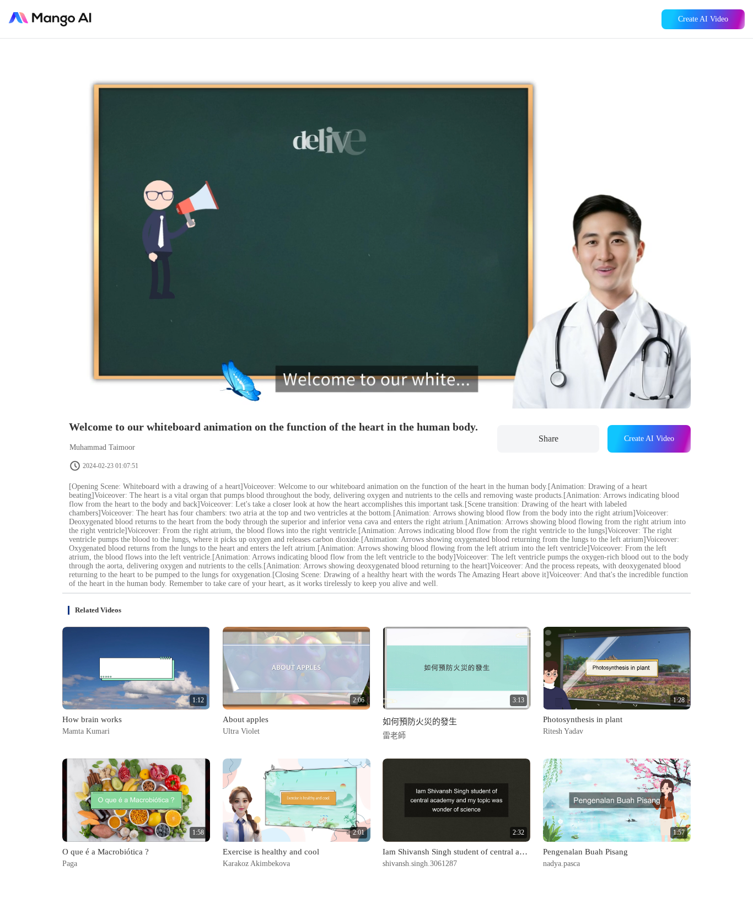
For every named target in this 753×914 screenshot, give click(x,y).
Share (548, 438)
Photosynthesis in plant (582, 719)
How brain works (92, 719)
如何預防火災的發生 (420, 721)
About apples (245, 719)
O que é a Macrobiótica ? (105, 851)
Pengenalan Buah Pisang (585, 851)
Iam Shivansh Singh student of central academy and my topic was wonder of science (456, 851)
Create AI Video (703, 19)
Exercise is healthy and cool (271, 851)
